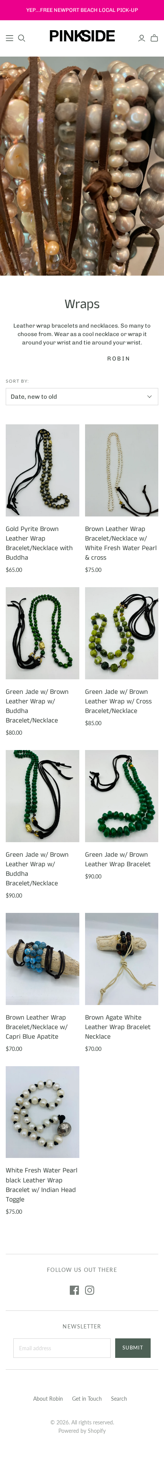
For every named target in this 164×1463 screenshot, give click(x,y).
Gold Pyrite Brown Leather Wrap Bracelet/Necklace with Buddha (39, 543)
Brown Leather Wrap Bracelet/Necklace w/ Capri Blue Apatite (37, 1027)
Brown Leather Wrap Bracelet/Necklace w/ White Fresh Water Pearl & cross (121, 543)
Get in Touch (87, 1398)
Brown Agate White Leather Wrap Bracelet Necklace (118, 1027)
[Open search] (22, 38)
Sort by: (17, 381)
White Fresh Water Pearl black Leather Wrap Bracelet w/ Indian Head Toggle (41, 1185)
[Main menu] (9, 38)
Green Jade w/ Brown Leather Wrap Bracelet (118, 859)
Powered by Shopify (82, 1430)
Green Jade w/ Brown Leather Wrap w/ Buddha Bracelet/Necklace (37, 706)
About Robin (48, 1398)
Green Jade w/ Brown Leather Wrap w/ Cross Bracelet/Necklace (118, 701)
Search (119, 1398)
